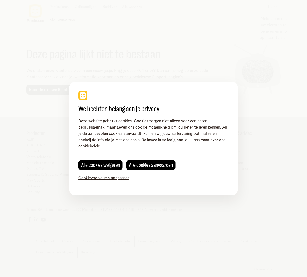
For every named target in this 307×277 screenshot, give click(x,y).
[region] (153, 138)
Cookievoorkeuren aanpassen (103, 178)
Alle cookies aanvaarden (151, 165)
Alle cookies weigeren (100, 165)
